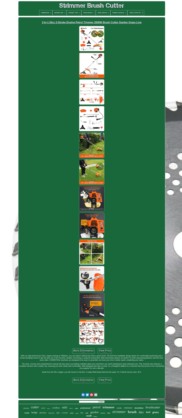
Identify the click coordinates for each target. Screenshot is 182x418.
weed (43, 408)
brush (132, 412)
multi (89, 415)
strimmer (119, 412)
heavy (71, 408)
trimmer (108, 407)
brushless (138, 408)
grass (155, 412)
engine (76, 408)
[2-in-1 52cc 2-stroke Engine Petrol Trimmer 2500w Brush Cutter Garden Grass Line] (92, 39)
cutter (35, 407)
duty (108, 413)
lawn (58, 413)
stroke (119, 408)
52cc (141, 412)
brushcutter (153, 407)
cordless (56, 407)
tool (148, 412)
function (43, 413)
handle (27, 413)
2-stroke (65, 413)
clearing (26, 408)
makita (71, 413)
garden (94, 412)
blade (48, 408)
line (81, 413)
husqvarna (51, 413)
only (86, 413)
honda (77, 413)
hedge (34, 412)
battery (95, 416)
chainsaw (128, 408)
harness (103, 413)
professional (85, 408)
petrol (96, 407)
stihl (64, 407)
